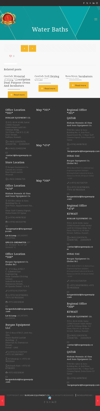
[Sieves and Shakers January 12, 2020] (97, 400)
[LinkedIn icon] (94, 3)
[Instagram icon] (97, 3)
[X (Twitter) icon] (87, 3)
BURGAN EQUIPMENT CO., (38, 395)
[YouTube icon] (90, 3)
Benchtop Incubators (79, 76)
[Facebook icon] (84, 3)
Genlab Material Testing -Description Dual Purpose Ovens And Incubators (17, 81)
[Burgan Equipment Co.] (11, 19)
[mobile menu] (96, 19)
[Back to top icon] (87, 405)
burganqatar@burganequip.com (83, 151)
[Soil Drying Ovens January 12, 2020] (2, 400)
